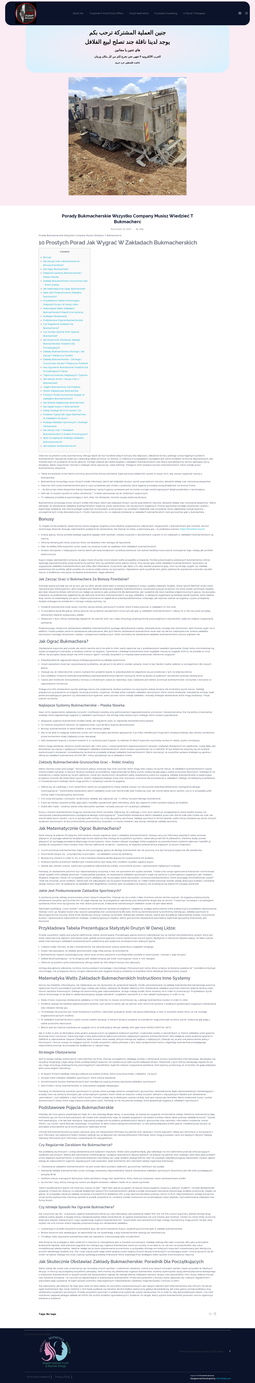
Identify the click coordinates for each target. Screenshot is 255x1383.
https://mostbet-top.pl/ (192, 529)
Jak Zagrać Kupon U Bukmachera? (61, 406)
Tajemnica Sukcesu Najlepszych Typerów (65, 375)
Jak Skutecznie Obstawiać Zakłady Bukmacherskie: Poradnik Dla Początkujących (61, 344)
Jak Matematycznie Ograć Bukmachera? (64, 288)
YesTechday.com (223, 1378)
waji (141, 229)
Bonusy (47, 257)
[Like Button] (210, 1314)
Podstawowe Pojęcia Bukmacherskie (63, 320)
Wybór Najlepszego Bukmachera (60, 391)
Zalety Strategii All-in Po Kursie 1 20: (62, 410)
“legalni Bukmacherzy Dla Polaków (61, 387)
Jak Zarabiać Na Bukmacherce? (59, 446)
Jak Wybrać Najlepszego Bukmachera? (63, 402)
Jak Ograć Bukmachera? (55, 269)
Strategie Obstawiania (55, 316)
